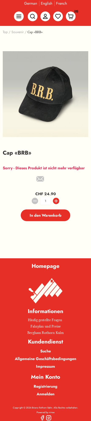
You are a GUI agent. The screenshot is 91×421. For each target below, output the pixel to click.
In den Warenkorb (45, 215)
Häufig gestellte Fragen (45, 320)
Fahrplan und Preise (45, 326)
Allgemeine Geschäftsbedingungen (45, 359)
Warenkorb (75, 12)
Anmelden (45, 394)
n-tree (52, 412)
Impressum (45, 366)
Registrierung (45, 386)
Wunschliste (58, 16)
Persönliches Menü (45, 16)
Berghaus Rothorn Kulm (45, 332)
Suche (45, 351)
